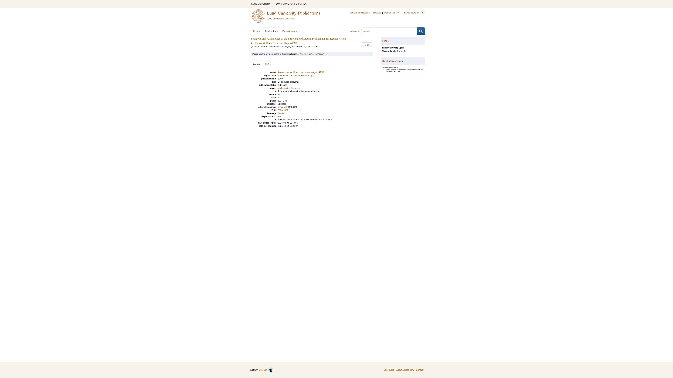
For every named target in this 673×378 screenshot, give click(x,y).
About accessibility (405, 370)
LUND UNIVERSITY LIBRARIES (291, 4)
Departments (289, 31)
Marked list (391, 13)
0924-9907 (283, 110)
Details (256, 64)
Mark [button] (367, 45)
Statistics (377, 13)
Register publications (359, 13)
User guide (389, 370)
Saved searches (413, 13)
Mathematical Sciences (289, 88)
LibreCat (263, 370)
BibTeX (267, 64)
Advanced (355, 31)
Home (256, 31)
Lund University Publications (293, 13)
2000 (254, 46)
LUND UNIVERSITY (260, 4)
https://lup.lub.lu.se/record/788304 (309, 54)
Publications (271, 31)
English (281, 113)
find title (392, 51)
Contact (419, 370)
